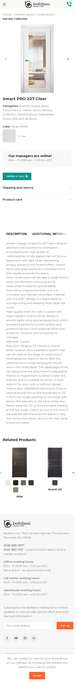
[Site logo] (37, 4)
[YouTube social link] (16, 638)
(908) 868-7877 (14, 545)
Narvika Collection (15, 18)
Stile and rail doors (24, 118)
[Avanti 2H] (55, 462)
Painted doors (27, 114)
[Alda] (19, 462)
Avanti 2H (55, 489)
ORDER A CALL (15, 176)
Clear (23, 136)
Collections (44, 14)
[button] (6, 58)
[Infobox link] (69, 4)
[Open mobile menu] (4, 4)
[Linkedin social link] (34, 638)
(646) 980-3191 (13, 549)
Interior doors (24, 14)
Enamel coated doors (34, 106)
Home (7, 14)
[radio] (9, 136)
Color (6, 126)
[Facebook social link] (7, 638)
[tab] (16, 234)
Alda (19, 496)
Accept (37, 675)
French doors (12, 110)
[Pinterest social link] (25, 638)
